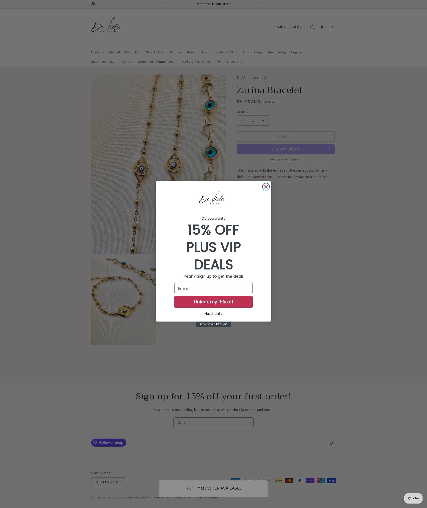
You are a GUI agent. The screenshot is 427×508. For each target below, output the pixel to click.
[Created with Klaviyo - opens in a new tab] (213, 324)
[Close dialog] (266, 186)
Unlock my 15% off (213, 302)
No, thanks (213, 313)
